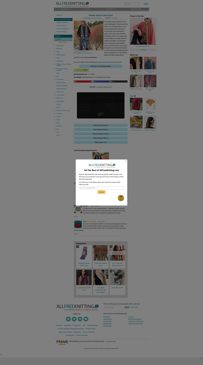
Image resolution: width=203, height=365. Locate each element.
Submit (101, 192)
